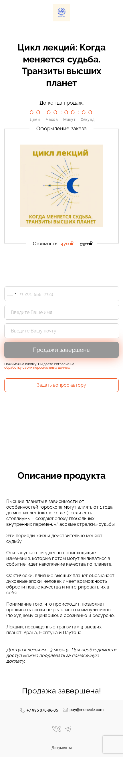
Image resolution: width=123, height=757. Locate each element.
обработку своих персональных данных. (37, 367)
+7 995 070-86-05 (42, 710)
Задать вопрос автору (61, 385)
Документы (61, 748)
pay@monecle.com (87, 710)
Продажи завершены (62, 349)
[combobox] (11, 294)
